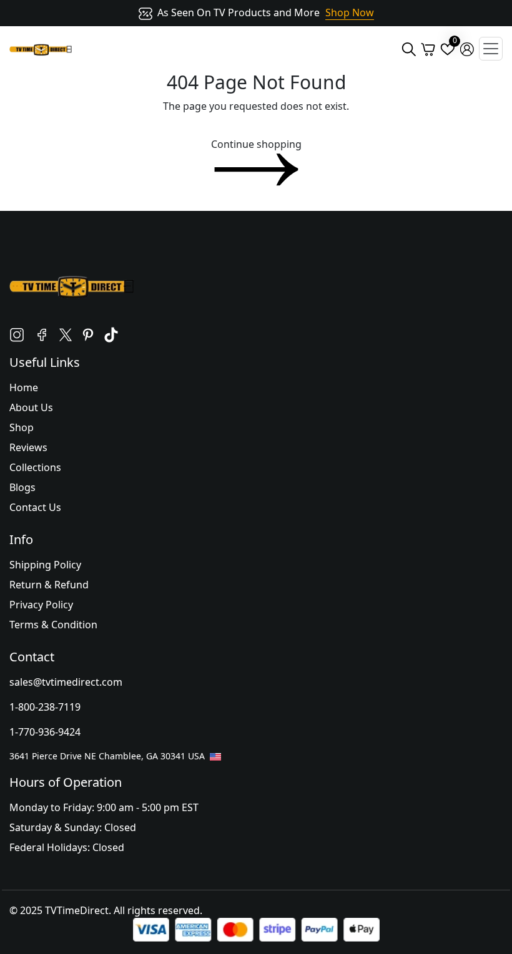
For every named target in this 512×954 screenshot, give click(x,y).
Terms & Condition (53, 624)
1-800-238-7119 (45, 707)
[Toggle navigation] (491, 49)
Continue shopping (256, 144)
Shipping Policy (45, 565)
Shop (21, 427)
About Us (31, 407)
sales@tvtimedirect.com (65, 682)
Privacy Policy (41, 604)
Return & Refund (49, 584)
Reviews (28, 447)
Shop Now (349, 12)
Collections (35, 467)
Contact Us (35, 507)
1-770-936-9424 (45, 732)
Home (23, 387)
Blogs (22, 487)
